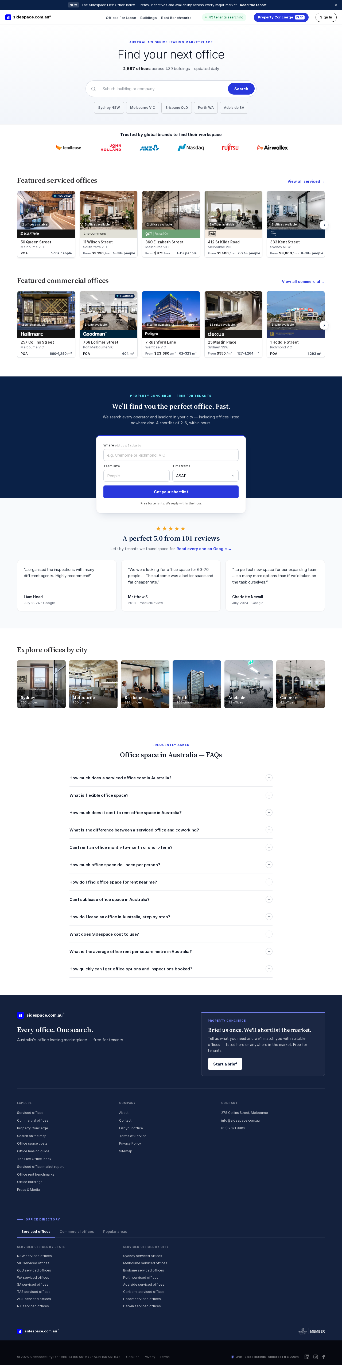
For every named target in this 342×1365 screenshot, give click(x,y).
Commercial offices (32, 1120)
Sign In (326, 17)
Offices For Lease (121, 17)
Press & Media (28, 1190)
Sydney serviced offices (142, 1256)
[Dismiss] (336, 5)
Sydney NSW (109, 108)
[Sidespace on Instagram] (315, 1357)
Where (122, 445)
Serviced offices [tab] (35, 1231)
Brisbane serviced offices (143, 1270)
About (124, 1113)
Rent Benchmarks (176, 17)
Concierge (280, 17)
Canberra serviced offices (144, 1292)
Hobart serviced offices (142, 1299)
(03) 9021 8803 (233, 1128)
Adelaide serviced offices (143, 1284)
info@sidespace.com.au (240, 1120)
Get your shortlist (171, 491)
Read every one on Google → (204, 548)
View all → (306, 181)
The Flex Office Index (34, 1159)
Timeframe (181, 466)
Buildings (148, 17)
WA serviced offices (33, 1277)
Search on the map (31, 1136)
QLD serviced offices (34, 1270)
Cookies (132, 1357)
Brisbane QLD (176, 108)
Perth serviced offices (140, 1277)
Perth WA (206, 108)
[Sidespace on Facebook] (323, 1357)
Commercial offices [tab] (77, 1231)
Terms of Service (132, 1136)
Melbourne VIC (142, 108)
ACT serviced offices (34, 1299)
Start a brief (225, 1064)
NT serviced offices (33, 1306)
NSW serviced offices (34, 1256)
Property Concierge (32, 1128)
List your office (131, 1128)
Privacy (149, 1357)
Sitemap (125, 1151)
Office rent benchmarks (36, 1174)
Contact (125, 1120)
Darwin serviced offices (142, 1306)
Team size (111, 466)
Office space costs (32, 1143)
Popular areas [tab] (115, 1231)
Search (241, 89)
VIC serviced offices (33, 1263)
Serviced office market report (40, 1167)
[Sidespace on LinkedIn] (307, 1357)
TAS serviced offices (33, 1292)
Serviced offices (30, 1113)
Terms (165, 1357)
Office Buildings (29, 1182)
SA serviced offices (32, 1284)
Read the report (253, 5)
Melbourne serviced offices (145, 1263)
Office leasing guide (33, 1151)
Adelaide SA (234, 108)
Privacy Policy (130, 1143)
